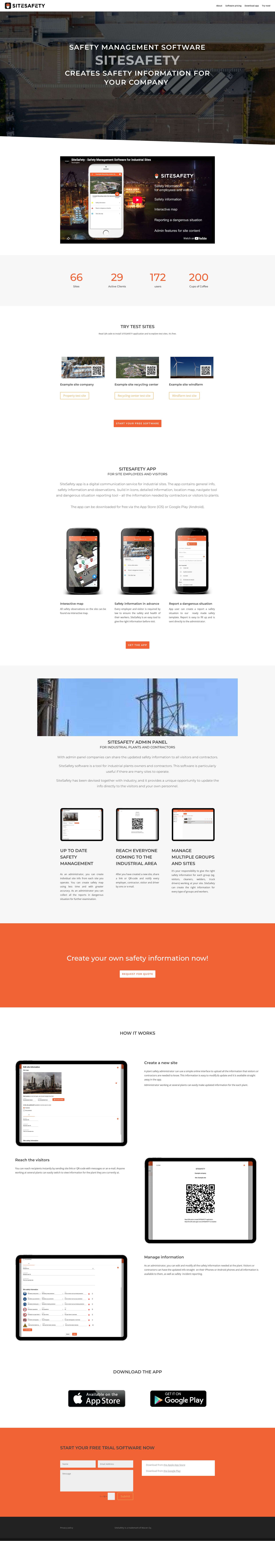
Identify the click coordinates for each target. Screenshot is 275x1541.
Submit (125, 1496)
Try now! (266, 6)
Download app (252, 6)
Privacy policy (66, 1527)
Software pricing (233, 6)
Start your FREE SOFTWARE (137, 423)
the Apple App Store (174, 1465)
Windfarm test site (184, 396)
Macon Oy (146, 1527)
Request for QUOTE (137, 974)
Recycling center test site (134, 396)
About (219, 6)
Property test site (74, 396)
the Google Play (172, 1471)
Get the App (137, 645)
